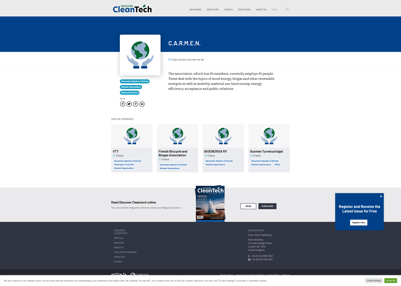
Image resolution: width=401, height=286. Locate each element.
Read (248, 206)
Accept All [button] (390, 280)
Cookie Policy (273, 274)
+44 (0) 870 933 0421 (262, 259)
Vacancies (119, 256)
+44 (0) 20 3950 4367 (262, 256)
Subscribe (267, 206)
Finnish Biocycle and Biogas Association (173, 153)
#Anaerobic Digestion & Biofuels (134, 81)
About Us (261, 9)
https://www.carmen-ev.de (187, 59)
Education (244, 9)
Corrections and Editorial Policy (250, 274)
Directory (213, 9)
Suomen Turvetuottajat (266, 151)
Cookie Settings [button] (374, 280)
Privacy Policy (226, 274)
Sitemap (286, 274)
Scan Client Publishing (125, 252)
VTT (116, 151)
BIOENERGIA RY (215, 151)
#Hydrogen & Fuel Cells (124, 165)
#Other (277, 165)
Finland (119, 155)
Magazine (195, 9)
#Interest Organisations (131, 87)
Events (228, 9)
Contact (118, 261)
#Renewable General (129, 93)
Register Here (358, 222)
